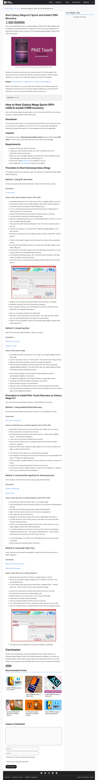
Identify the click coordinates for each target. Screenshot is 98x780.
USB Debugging (25, 163)
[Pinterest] (56, 773)
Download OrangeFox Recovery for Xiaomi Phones (13, 713)
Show (16, 97)
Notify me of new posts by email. (17, 761)
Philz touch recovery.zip (13, 420)
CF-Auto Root (10, 192)
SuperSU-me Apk (11, 346)
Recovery (17, 8)
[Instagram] (49, 773)
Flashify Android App (12, 488)
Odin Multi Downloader (13, 568)
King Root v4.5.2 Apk (12, 341)
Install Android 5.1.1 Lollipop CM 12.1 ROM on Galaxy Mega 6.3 (31, 82)
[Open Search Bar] (93, 2)
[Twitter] (45, 773)
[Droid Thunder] (8, 2)
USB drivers (26, 161)
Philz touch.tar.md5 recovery (15, 564)
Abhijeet (11, 22)
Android (58, 2)
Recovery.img (10, 493)
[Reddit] (52, 773)
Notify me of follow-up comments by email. (21, 757)
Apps (67, 2)
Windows (86, 2)
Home (50, 2)
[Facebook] (41, 773)
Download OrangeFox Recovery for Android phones (32, 713)
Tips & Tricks (76, 2)
